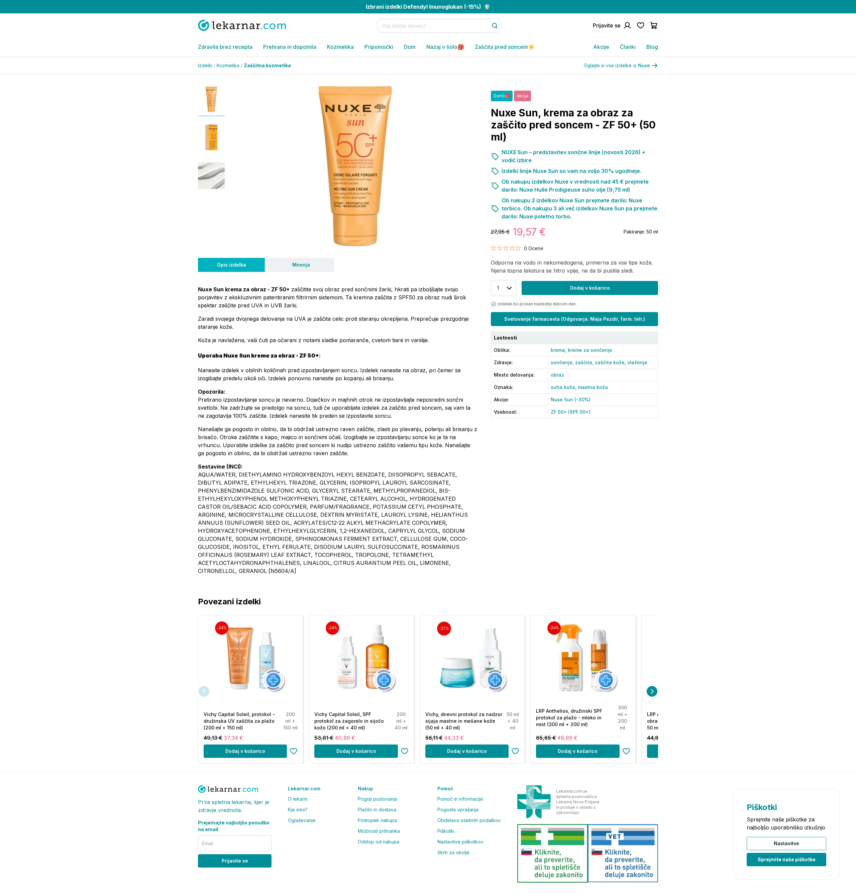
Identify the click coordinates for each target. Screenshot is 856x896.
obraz (557, 375)
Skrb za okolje (453, 852)
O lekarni (298, 799)
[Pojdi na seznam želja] (641, 25)
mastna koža (593, 387)
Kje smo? (298, 809)
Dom (410, 46)
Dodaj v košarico (590, 288)
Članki (628, 46)
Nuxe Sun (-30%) (571, 399)
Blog (652, 46)
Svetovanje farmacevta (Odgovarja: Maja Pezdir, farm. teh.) (574, 319)
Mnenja (301, 265)
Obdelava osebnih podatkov (469, 820)
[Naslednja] (652, 691)
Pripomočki (378, 46)
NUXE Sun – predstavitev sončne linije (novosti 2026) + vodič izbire (573, 156)
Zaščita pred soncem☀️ (505, 46)
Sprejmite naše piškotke (787, 859)
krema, (559, 350)
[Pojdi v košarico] (654, 25)
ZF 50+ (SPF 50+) (571, 412)
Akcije (601, 46)
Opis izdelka (231, 265)
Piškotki (445, 831)
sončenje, (563, 362)
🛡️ (428, 6)
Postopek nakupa (377, 820)
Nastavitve (786, 843)
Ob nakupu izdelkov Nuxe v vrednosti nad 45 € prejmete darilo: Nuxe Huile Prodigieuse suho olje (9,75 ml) (575, 185)
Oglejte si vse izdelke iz (617, 65)
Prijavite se (235, 861)
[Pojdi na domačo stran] (242, 25)
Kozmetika (340, 46)
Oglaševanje (302, 820)
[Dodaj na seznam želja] (294, 751)
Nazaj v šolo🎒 (445, 46)
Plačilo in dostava (377, 809)
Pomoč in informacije (460, 799)
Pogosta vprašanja (457, 809)
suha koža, (564, 387)
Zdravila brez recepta (225, 46)
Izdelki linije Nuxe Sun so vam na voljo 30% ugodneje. (571, 171)
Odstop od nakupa (378, 841)
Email (207, 843)
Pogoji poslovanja (377, 799)
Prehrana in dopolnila (289, 46)
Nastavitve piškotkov (460, 841)
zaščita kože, (611, 362)
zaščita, (585, 362)
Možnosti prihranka (379, 831)
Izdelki (206, 65)
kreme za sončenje (590, 350)
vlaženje (637, 362)
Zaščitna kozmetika (267, 65)
